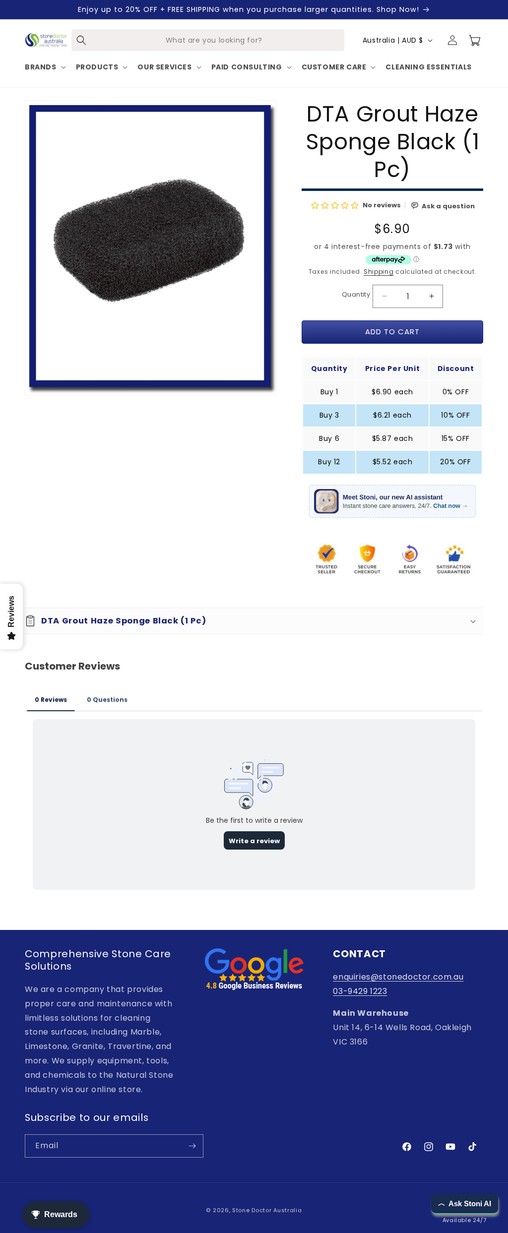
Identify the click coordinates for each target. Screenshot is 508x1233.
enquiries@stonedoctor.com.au (398, 977)
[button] (44, 67)
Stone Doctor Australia (267, 1210)
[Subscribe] (192, 1146)
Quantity (356, 294)
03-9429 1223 (360, 991)
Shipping (379, 271)
